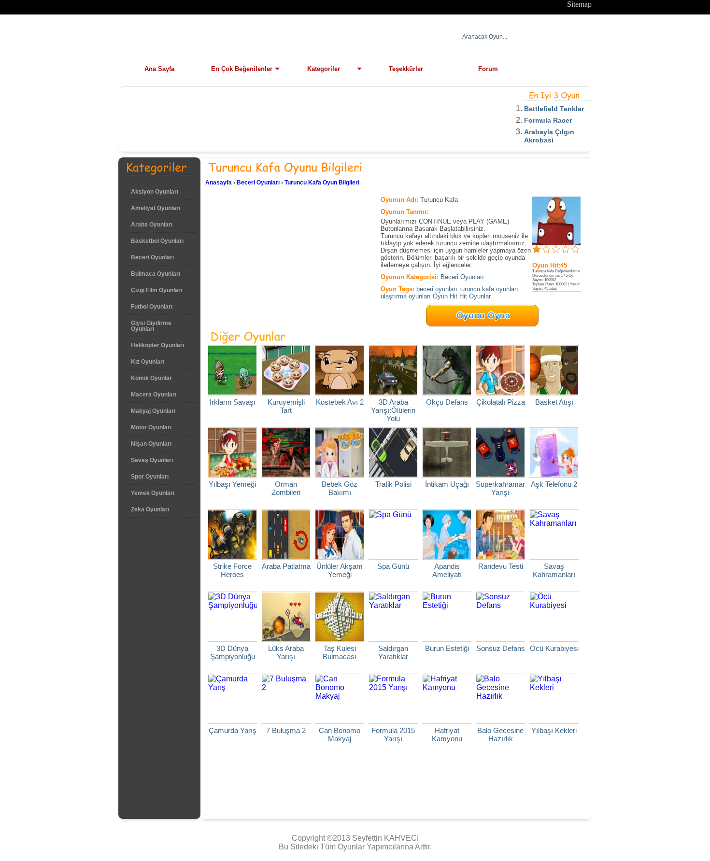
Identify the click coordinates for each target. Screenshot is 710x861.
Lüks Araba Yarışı (286, 652)
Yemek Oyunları (152, 493)
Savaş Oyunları (152, 460)
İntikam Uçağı (447, 484)
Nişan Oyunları (151, 443)
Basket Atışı (554, 402)
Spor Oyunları (150, 476)
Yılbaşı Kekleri (554, 730)
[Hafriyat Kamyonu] (447, 687)
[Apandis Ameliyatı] (447, 556)
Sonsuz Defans (500, 648)
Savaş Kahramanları (554, 570)
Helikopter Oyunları (157, 345)
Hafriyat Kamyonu (447, 734)
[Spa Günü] (390, 514)
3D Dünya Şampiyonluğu (232, 652)
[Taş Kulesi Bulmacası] (339, 638)
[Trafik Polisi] (393, 474)
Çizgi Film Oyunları (156, 290)
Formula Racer (548, 120)
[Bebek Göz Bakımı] (339, 474)
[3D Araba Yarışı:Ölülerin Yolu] (393, 392)
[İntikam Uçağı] (447, 474)
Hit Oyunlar (475, 296)
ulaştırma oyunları (406, 296)
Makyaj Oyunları (153, 411)
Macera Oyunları (153, 394)
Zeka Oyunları (150, 509)
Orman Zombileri (285, 488)
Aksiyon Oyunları (154, 191)
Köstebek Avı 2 (340, 402)
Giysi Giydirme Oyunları (151, 326)
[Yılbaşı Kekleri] (554, 687)
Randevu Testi (500, 566)
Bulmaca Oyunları (155, 273)
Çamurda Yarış (232, 730)
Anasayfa (218, 182)
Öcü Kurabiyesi (554, 648)
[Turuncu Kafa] (556, 243)
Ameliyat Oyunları (155, 208)
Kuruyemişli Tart (286, 406)
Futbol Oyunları (151, 306)
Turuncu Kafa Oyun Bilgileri (321, 182)
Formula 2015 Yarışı (393, 734)
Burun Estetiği (447, 648)
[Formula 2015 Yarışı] (393, 687)
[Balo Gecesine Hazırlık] (500, 696)
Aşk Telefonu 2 (554, 484)
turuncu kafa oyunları (488, 289)
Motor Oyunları (151, 427)
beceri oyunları (436, 289)
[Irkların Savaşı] (232, 392)
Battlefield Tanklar (554, 109)
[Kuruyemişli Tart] (286, 392)
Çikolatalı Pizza (500, 402)
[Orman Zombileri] (286, 474)
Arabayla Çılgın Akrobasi (549, 136)
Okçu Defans (447, 402)
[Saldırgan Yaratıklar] (393, 605)
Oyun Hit (445, 296)
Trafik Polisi (393, 484)
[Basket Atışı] (554, 392)
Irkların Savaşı (233, 402)
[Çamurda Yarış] (232, 687)
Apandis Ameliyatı (447, 570)
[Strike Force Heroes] (232, 556)
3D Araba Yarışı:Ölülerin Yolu (393, 410)
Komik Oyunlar (151, 378)
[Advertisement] (299, 113)
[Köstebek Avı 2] (339, 392)
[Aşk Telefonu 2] (554, 474)
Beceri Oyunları (152, 257)
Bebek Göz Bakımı (339, 488)
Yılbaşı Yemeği (232, 484)
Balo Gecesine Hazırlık (500, 734)
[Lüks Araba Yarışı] (286, 638)
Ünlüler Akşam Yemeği (339, 570)
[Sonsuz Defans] (500, 605)
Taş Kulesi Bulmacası (339, 652)
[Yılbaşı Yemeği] (232, 474)
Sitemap (579, 4)
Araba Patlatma (286, 566)
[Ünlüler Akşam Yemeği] (339, 556)
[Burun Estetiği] (447, 605)
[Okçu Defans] (447, 392)
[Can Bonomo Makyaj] (339, 696)
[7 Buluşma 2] (286, 687)
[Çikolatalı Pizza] (500, 392)
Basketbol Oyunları (157, 241)
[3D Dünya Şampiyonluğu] (233, 605)
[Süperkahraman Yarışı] (500, 474)
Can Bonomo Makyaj (339, 734)
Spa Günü (393, 566)
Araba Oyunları (151, 224)
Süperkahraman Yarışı (501, 488)
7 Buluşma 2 (286, 730)
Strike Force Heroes (232, 570)
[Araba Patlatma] (286, 556)
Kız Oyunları (147, 361)
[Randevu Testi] (500, 556)
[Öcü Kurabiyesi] (554, 605)
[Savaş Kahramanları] (554, 523)
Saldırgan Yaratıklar (393, 652)
